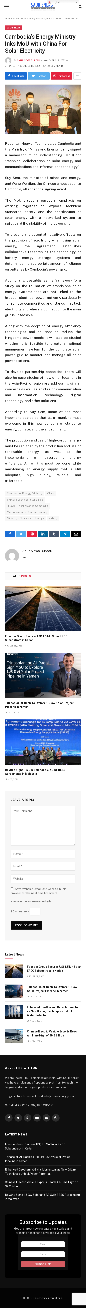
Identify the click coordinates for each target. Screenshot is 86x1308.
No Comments (55, 66)
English (55, 2)
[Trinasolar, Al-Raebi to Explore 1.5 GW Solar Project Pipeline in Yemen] (43, 675)
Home (8, 18)
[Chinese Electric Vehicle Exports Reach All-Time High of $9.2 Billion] (14, 1036)
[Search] (80, 6)
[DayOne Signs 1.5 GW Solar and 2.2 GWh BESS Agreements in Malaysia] (43, 742)
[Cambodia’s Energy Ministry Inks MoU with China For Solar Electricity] (43, 109)
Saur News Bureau (28, 60)
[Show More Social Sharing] (77, 76)
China (50, 493)
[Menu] (6, 6)
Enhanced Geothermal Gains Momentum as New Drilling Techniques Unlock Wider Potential (53, 1011)
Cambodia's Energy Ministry (24, 493)
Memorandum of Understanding (27, 512)
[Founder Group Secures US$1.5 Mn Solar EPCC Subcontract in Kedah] (43, 608)
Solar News (14, 27)
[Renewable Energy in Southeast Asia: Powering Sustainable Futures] (43, 6)
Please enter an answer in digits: (31, 901)
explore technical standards (25, 499)
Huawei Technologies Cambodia (27, 505)
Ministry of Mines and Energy (25, 518)
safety (53, 518)
